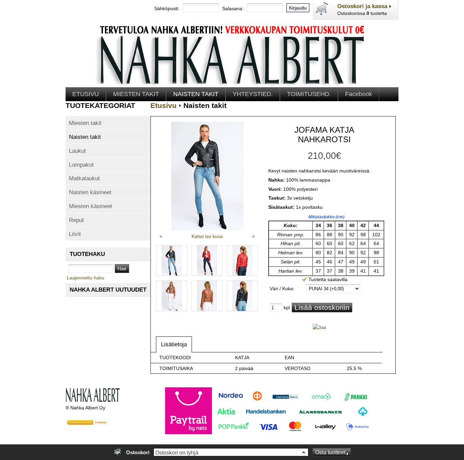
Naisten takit (205, 105)
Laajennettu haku (85, 277)
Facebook (358, 94)
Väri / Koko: (282, 288)
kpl (287, 307)
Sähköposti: (166, 8)
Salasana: (233, 8)
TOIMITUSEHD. (309, 94)
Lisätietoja (174, 344)
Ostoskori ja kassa (362, 6)
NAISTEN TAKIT (195, 94)
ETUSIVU (85, 94)
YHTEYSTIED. (253, 94)
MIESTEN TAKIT (136, 94)
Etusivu (163, 105)
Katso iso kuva (207, 236)
